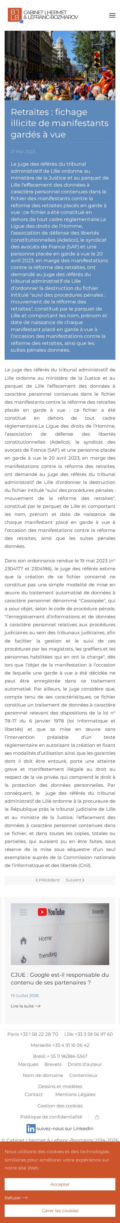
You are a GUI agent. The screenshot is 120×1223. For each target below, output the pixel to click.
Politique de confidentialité (51, 1117)
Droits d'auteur (85, 1064)
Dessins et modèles (60, 1086)
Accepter (60, 1184)
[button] (112, 15)
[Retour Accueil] (43, 15)
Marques (28, 1064)
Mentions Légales (75, 1094)
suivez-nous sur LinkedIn (65, 1128)
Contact (34, 1094)
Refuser (13, 1198)
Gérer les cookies (60, 1210)
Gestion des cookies (60, 1106)
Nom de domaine (43, 1075)
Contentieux (83, 1075)
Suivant (73, 879)
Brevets (53, 1064)
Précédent (49, 879)
